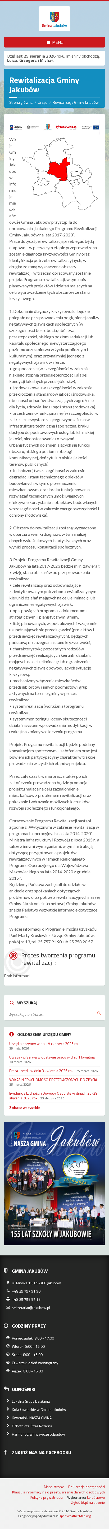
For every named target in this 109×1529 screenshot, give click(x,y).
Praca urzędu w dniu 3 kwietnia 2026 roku (42, 1070)
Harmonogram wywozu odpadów (38, 1434)
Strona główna (21, 102)
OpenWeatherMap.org (74, 1516)
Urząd (42, 102)
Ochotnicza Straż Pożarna (32, 1426)
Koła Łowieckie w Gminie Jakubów (39, 1409)
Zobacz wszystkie (24, 1107)
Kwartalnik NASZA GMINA (32, 1417)
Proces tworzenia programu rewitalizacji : (58, 958)
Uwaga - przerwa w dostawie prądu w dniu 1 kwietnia (52, 1057)
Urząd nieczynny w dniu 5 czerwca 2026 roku (45, 1043)
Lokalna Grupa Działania (31, 1401)
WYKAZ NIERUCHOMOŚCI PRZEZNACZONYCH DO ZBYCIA (53, 1079)
